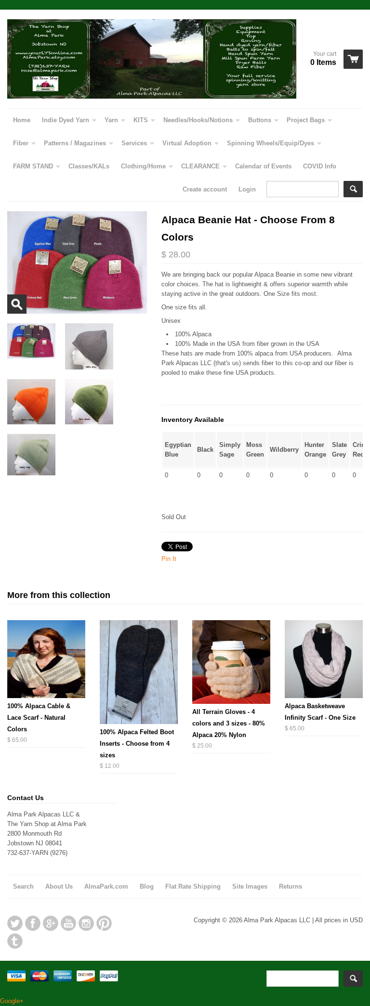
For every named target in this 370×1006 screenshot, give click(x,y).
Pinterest (104, 923)
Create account (205, 189)
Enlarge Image (16, 304)
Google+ (50, 923)
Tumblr (15, 941)
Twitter (15, 923)
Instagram (86, 923)
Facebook (32, 923)
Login (247, 189)
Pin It (168, 558)
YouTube (68, 923)
